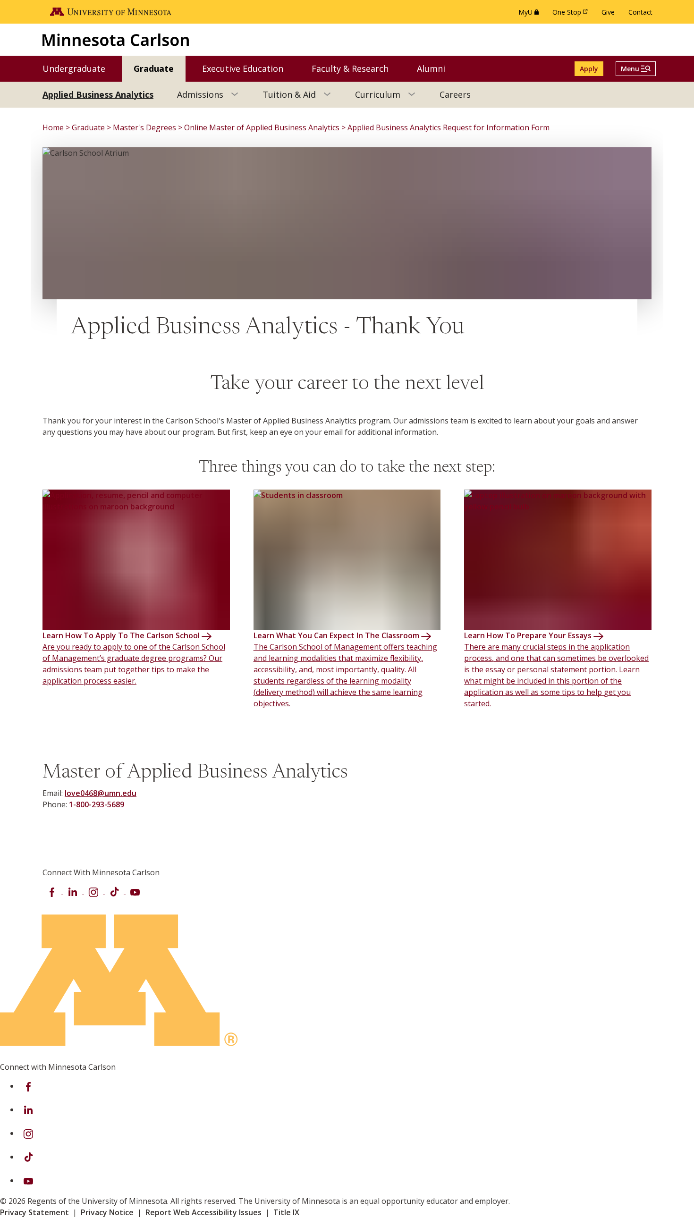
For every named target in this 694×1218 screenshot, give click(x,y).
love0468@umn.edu (100, 793)
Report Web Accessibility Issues (203, 1212)
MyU (530, 14)
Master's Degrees (144, 127)
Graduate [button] (160, 68)
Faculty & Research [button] (356, 68)
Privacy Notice (107, 1212)
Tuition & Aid (289, 94)
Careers (455, 94)
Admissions (200, 94)
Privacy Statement (34, 1212)
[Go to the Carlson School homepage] (115, 39)
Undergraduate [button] (79, 68)
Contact (640, 12)
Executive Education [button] (248, 68)
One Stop (571, 14)
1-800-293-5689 (96, 804)
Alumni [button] (437, 68)
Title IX (286, 1212)
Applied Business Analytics (97, 94)
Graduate (88, 127)
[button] (635, 69)
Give (608, 12)
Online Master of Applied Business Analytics (261, 127)
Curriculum (377, 94)
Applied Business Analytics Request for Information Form (448, 127)
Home (53, 127)
